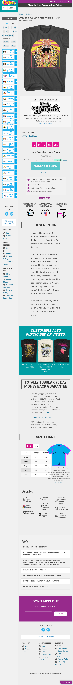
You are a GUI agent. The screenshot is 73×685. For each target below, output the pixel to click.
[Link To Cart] (68, 1)
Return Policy (63, 659)
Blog (8, 248)
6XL (13, 31)
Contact (9, 253)
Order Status (63, 651)
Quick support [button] (66, 682)
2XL (15, 27)
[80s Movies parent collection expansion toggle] (16, 51)
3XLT (9, 35)
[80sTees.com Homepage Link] (9, 5)
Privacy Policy (47, 654)
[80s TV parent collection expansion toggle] (16, 81)
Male (6, 42)
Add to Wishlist (45, 173)
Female (13, 42)
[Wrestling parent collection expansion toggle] (16, 104)
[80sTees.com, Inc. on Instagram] (12, 214)
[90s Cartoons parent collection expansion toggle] (16, 132)
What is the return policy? (34, 570)
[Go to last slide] (22, 355)
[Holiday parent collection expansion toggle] (16, 155)
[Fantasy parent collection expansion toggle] (16, 98)
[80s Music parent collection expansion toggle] (16, 63)
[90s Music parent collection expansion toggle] (16, 178)
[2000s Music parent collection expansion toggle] (16, 195)
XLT (3, 35)
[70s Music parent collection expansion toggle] (16, 184)
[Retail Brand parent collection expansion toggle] (16, 70)
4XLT (13, 35)
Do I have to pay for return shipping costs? (42, 575)
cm (36, 446)
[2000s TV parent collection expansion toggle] (16, 144)
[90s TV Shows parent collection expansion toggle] (16, 127)
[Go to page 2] (46, 371)
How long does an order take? (36, 586)
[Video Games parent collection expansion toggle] (16, 87)
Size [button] (7, 23)
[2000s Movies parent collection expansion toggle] (16, 138)
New (6, 46)
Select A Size (45, 166)
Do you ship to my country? (35, 547)
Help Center (62, 648)
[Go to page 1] (45, 371)
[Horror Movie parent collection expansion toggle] (16, 115)
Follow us (9, 208)
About (8, 251)
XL (11, 27)
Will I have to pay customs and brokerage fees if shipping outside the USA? (44, 553)
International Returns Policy (41, 417)
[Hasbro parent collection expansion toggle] (16, 172)
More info (46, 412)
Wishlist (63, 1)
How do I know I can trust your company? (41, 581)
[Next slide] (68, 355)
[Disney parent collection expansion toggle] (16, 161)
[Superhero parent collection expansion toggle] (16, 92)
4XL (8, 31)
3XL (4, 31)
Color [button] (12, 23)
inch (29, 446)
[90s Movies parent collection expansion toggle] (16, 110)
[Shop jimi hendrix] (45, 113)
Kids (13, 46)
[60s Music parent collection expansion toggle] (16, 189)
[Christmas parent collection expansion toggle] (16, 167)
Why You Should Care (45, 123)
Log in (8, 233)
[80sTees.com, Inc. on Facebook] (7, 214)
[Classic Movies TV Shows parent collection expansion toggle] (16, 149)
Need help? (58, 483)
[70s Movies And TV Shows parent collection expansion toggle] (16, 121)
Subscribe (60, 614)
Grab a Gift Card (45, 637)
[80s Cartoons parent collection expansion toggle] (16, 57)
